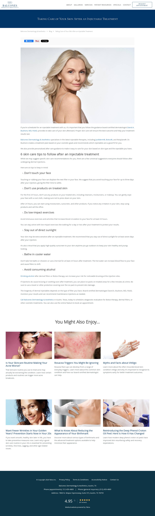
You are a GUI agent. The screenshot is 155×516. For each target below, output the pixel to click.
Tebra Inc (52, 480)
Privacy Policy (64, 480)
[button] (142, 4)
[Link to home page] (9, 4)
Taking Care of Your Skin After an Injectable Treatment (74, 31)
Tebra (88, 507)
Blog (50, 31)
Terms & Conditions (81, 480)
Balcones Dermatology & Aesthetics (33, 31)
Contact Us (114, 480)
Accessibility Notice (99, 480)
